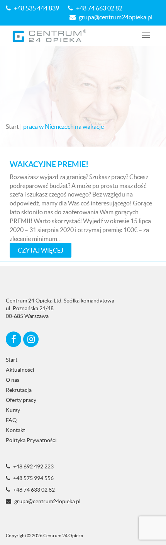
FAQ (11, 420)
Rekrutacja (19, 390)
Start (12, 126)
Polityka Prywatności (31, 440)
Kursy (13, 410)
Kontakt (15, 430)
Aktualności (20, 370)
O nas (12, 380)
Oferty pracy (21, 400)
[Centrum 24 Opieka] (49, 36)
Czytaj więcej (40, 250)
